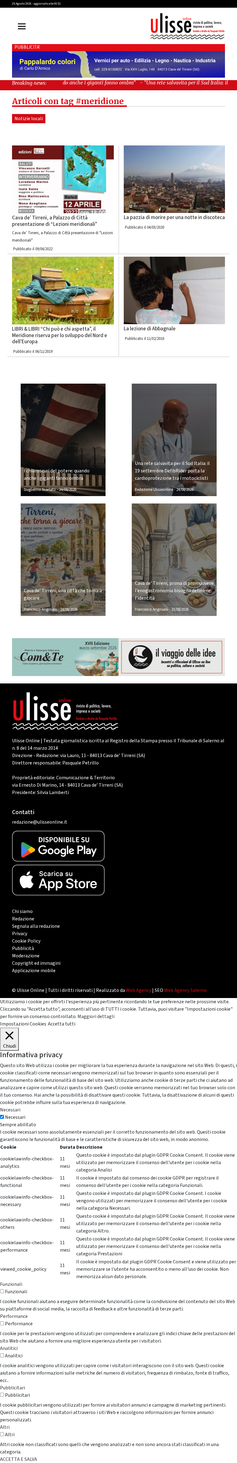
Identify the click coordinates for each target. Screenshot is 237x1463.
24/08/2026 (67, 489)
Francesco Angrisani (40, 609)
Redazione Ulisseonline (154, 489)
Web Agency (138, 990)
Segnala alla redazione (36, 926)
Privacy (19, 933)
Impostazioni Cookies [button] (23, 1024)
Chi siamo (22, 911)
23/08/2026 (180, 609)
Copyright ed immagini (36, 963)
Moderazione (26, 955)
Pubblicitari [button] (12, 1387)
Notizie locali (29, 118)
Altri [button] (5, 1427)
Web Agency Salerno (185, 990)
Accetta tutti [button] (61, 1024)
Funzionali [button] (11, 1284)
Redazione (23, 918)
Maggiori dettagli (95, 1016)
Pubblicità (23, 948)
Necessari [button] (10, 1109)
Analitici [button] (9, 1348)
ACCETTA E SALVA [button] (18, 1459)
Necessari (15, 1117)
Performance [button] (14, 1316)
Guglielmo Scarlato (40, 489)
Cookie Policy (26, 941)
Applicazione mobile (34, 970)
